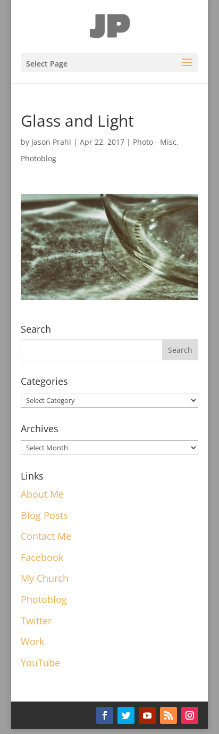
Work (32, 641)
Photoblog (38, 158)
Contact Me (46, 536)
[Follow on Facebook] (104, 715)
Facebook (42, 557)
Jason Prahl (51, 142)
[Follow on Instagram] (189, 715)
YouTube (40, 662)
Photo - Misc (154, 142)
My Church (45, 578)
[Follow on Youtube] (147, 715)
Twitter (36, 620)
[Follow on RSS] (168, 715)
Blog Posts (44, 515)
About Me (42, 494)
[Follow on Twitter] (125, 715)
